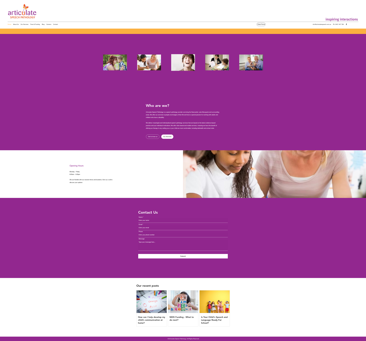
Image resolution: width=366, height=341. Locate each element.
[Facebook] (346, 24)
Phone (141, 231)
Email (140, 224)
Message (141, 238)
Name (140, 217)
